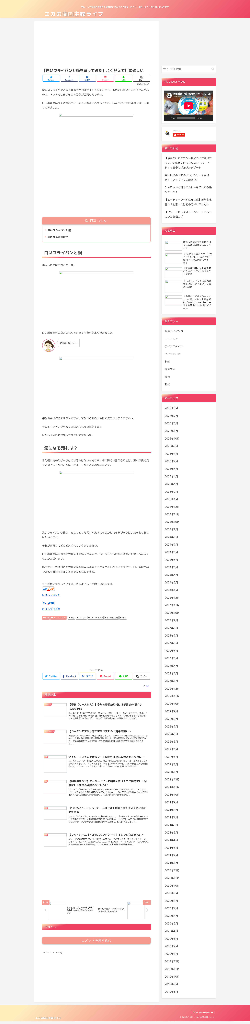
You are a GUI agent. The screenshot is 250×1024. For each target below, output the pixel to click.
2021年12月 (172, 779)
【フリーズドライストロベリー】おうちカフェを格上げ (188, 214)
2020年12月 (172, 870)
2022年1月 (171, 772)
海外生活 (170, 369)
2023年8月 (171, 628)
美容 (167, 377)
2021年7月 (171, 817)
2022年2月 (171, 764)
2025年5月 (171, 469)
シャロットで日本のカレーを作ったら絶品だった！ (188, 190)
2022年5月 (171, 741)
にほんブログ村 (51, 595)
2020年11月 (172, 878)
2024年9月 (171, 529)
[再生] (168, 118)
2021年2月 (171, 855)
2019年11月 (172, 969)
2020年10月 (172, 885)
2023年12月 (172, 598)
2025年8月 (171, 453)
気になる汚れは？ (57, 237)
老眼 (124, 617)
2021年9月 (171, 802)
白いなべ (82, 617)
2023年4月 (171, 658)
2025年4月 (171, 476)
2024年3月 (171, 575)
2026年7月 (171, 416)
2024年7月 (171, 544)
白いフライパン (97, 617)
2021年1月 (171, 863)
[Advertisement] (96, 44)
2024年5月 (171, 560)
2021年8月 (171, 810)
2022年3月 (171, 757)
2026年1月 (171, 431)
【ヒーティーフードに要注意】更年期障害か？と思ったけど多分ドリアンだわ (188, 202)
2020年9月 (171, 893)
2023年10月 (172, 613)
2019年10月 (172, 976)
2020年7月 (171, 908)
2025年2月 (171, 491)
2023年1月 (171, 681)
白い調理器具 (112, 617)
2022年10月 (172, 704)
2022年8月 (171, 719)
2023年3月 (171, 666)
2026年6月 (171, 423)
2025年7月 (171, 461)
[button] (212, 69)
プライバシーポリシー (203, 1012)
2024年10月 (172, 522)
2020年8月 (171, 901)
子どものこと (172, 354)
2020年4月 (171, 931)
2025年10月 (172, 438)
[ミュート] (204, 118)
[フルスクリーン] (209, 118)
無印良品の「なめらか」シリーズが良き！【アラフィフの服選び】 (187, 177)
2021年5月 (171, 832)
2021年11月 (172, 787)
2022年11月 (172, 696)
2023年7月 (171, 635)
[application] (188, 106)
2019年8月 (171, 991)
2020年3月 (171, 938)
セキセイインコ (174, 331)
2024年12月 (172, 507)
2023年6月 (171, 643)
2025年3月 (171, 484)
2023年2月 (171, 673)
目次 (93, 220)
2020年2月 (171, 946)
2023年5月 (171, 651)
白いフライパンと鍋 (59, 230)
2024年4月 (171, 567)
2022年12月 (172, 688)
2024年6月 (171, 552)
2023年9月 (171, 620)
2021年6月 (171, 825)
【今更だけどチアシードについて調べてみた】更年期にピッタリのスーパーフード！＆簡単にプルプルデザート (188, 163)
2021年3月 (171, 848)
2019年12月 (172, 961)
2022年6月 (171, 734)
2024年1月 (171, 590)
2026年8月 (171, 408)
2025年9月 (171, 446)
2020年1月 (171, 954)
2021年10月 (172, 794)
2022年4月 (171, 749)
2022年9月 (171, 711)
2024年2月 (171, 582)
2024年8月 (171, 537)
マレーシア (171, 339)
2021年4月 (171, 840)
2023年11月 (172, 605)
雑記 (167, 384)
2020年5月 (171, 923)
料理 (47, 617)
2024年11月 (172, 514)
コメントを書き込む (96, 940)
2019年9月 (171, 984)
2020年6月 (171, 916)
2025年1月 (171, 499)
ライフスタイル (60, 617)
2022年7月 (171, 726)
